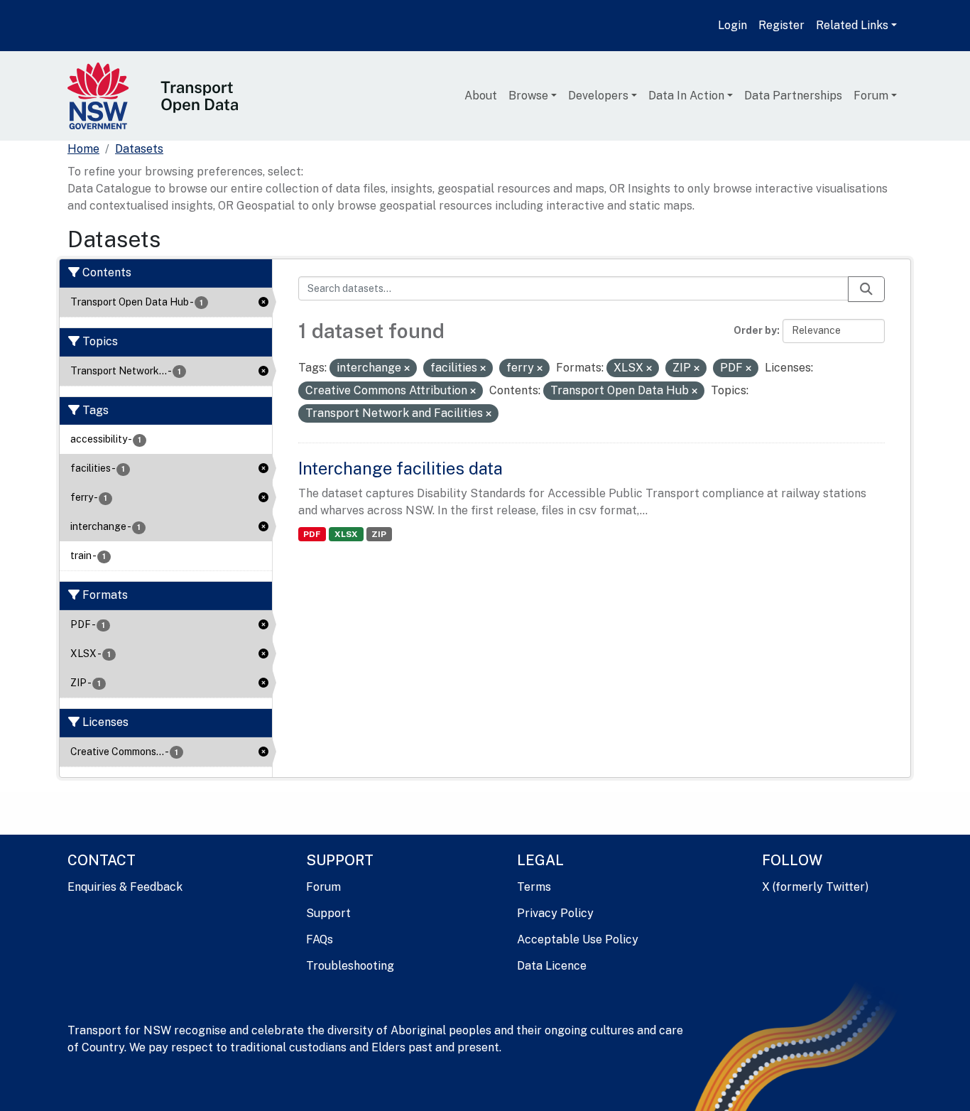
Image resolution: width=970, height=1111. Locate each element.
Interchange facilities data (400, 468)
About (480, 95)
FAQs (319, 939)
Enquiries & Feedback (124, 887)
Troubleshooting (350, 965)
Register (781, 25)
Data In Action (686, 95)
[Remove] (407, 368)
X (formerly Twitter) (815, 887)
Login (732, 25)
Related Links (852, 25)
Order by (755, 330)
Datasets (139, 149)
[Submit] (866, 289)
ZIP (378, 534)
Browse (528, 95)
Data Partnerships (793, 95)
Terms (534, 887)
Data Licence (552, 965)
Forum (871, 95)
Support (328, 913)
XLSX (346, 534)
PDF (311, 534)
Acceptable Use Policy (577, 939)
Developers (598, 95)
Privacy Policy (555, 913)
